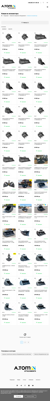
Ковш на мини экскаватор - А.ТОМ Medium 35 (24, 95)
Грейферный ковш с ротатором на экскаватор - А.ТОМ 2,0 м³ (25, 217)
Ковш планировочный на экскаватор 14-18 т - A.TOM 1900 (40, 242)
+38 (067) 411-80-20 (33, 2)
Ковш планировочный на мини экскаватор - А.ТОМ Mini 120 (24, 70)
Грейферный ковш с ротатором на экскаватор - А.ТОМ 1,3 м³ (9, 193)
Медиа (18, 379)
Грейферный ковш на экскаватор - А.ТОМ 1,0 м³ (23, 193)
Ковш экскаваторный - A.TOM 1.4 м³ (8, 217)
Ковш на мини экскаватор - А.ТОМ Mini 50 (24, 144)
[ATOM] (1, 15)
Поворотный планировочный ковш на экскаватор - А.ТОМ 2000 (40, 291)
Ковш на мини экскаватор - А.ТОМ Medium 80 (40, 144)
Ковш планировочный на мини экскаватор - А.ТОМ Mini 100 (8, 70)
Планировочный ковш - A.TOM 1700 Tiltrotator (40, 315)
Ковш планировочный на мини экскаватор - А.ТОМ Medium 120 (24, 168)
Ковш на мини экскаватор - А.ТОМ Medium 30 (8, 95)
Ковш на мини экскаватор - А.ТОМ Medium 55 (40, 119)
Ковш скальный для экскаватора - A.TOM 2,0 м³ (24, 266)
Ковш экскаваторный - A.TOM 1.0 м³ (40, 266)
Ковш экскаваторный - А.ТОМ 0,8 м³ (8, 291)
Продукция (12, 379)
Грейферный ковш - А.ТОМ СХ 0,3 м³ (8, 266)
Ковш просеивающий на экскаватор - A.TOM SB (23, 315)
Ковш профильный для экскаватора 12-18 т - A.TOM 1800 (24, 242)
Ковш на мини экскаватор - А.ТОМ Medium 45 (8, 119)
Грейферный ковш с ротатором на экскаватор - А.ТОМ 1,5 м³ (41, 168)
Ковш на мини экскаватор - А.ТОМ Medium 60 (8, 144)
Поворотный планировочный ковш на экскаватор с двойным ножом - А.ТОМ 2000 (40, 193)
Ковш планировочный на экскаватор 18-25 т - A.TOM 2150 (8, 242)
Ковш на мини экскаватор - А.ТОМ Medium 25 (40, 70)
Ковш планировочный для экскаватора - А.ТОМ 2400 (24, 291)
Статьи (24, 379)
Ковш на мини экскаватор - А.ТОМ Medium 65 (8, 45)
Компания (31, 379)
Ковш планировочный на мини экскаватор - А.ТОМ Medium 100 (8, 168)
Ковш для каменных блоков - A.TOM (8, 315)
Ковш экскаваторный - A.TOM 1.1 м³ (40, 217)
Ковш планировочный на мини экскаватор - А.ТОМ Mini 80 (40, 45)
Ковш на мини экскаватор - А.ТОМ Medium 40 (40, 95)
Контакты (38, 379)
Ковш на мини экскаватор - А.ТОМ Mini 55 (24, 45)
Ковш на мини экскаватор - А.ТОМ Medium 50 (24, 119)
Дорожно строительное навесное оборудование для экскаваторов (16, 354)
